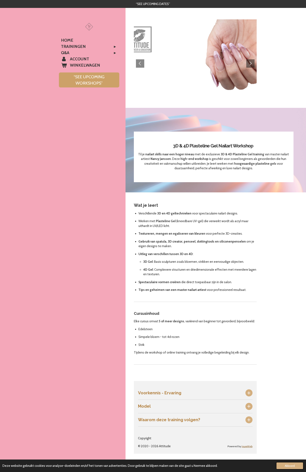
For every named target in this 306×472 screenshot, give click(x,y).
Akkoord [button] (290, 465)
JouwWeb (247, 446)
